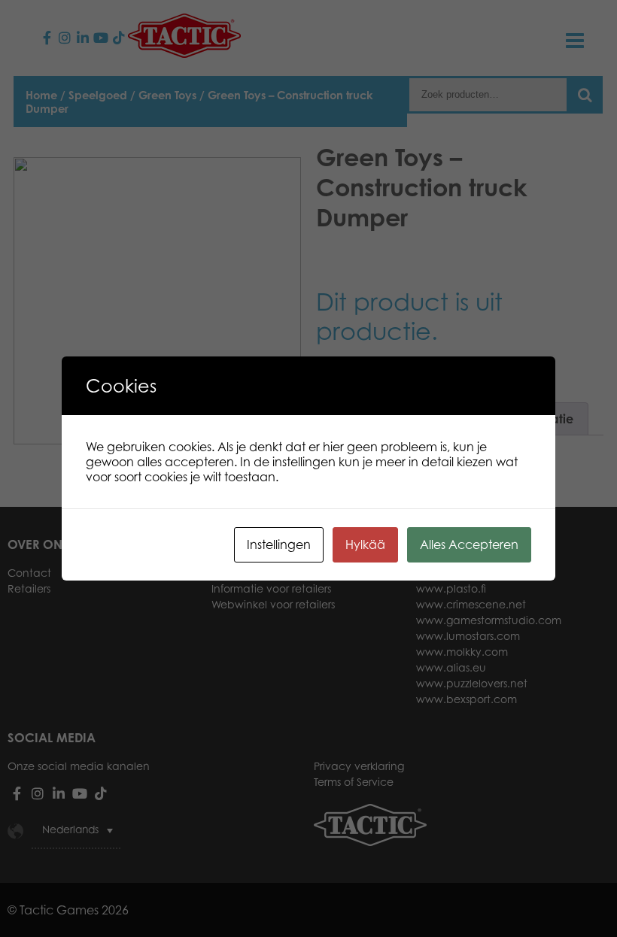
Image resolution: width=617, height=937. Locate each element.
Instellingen (279, 544)
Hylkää (365, 544)
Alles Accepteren (469, 544)
